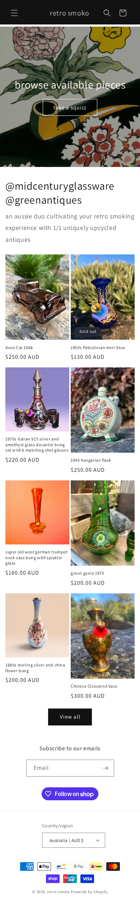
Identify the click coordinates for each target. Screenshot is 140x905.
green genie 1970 (87, 573)
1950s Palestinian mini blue (98, 347)
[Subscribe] (106, 768)
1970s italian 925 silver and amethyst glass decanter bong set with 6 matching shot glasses (37, 444)
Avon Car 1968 (19, 347)
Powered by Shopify (89, 891)
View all (70, 716)
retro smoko (58, 891)
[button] (14, 13)
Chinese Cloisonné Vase (94, 686)
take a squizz (70, 107)
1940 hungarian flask (91, 460)
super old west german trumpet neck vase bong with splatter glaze (36, 557)
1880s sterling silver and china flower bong (35, 667)
